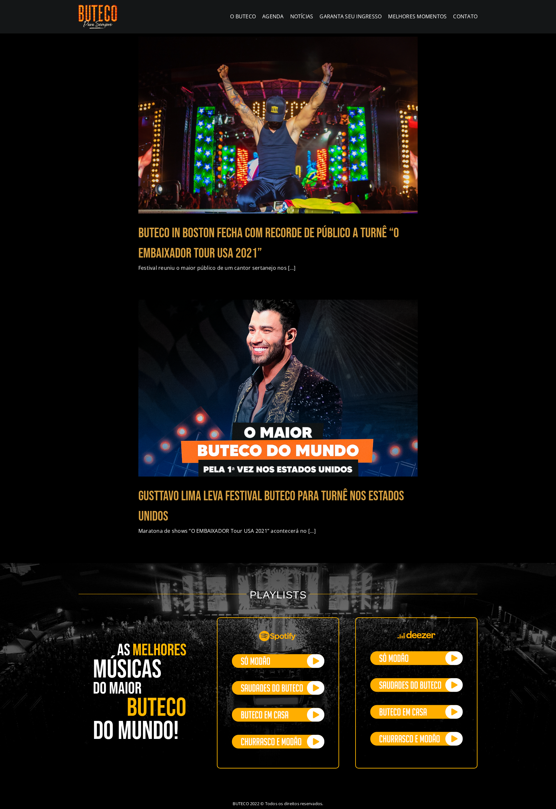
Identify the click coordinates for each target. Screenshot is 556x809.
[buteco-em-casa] (278, 710)
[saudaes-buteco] (278, 683)
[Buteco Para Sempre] (98, 7)
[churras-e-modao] (278, 737)
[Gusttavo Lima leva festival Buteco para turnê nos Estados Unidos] (278, 388)
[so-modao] (278, 656)
